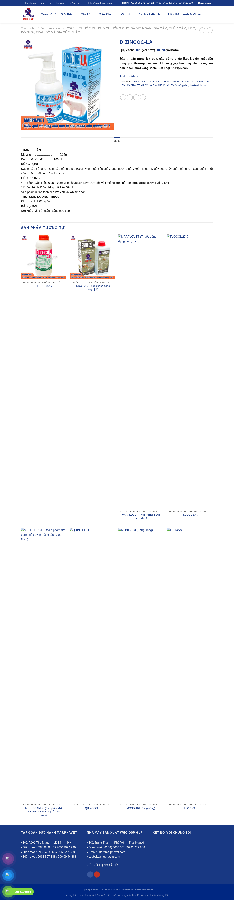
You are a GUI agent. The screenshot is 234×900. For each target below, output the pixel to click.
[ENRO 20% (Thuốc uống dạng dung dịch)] (92, 256)
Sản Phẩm (106, 14)
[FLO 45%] (189, 665)
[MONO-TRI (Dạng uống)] (140, 665)
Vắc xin (126, 14)
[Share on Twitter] (130, 97)
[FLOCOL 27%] (189, 371)
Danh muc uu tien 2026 (57, 28)
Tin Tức (87, 14)
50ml (138, 50)
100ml (160, 50)
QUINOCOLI (92, 808)
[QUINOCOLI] (92, 665)
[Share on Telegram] (143, 97)
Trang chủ (28, 28)
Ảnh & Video (192, 14)
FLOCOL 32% (43, 286)
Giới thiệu (67, 14)
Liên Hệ (173, 14)
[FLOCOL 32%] (43, 256)
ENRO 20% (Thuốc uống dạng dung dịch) (92, 287)
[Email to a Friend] (136, 97)
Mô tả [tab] (117, 141)
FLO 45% (189, 808)
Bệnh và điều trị (149, 14)
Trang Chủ (48, 14)
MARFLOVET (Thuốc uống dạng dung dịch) (141, 516)
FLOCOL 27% (190, 514)
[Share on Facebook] (123, 97)
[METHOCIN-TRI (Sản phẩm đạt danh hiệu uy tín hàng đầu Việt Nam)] (43, 665)
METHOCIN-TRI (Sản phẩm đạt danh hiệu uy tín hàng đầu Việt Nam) (43, 811)
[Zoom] (25, 125)
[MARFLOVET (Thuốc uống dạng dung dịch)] (140, 371)
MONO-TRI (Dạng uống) (141, 808)
